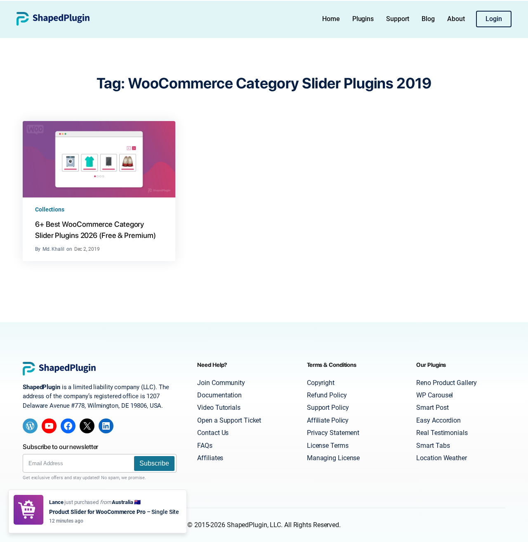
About (456, 19)
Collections (49, 209)
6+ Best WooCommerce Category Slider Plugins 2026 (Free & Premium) (95, 230)
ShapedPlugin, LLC (254, 525)
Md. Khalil (53, 249)
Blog (428, 19)
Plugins (363, 19)
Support (397, 19)
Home (331, 19)
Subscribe (154, 463)
